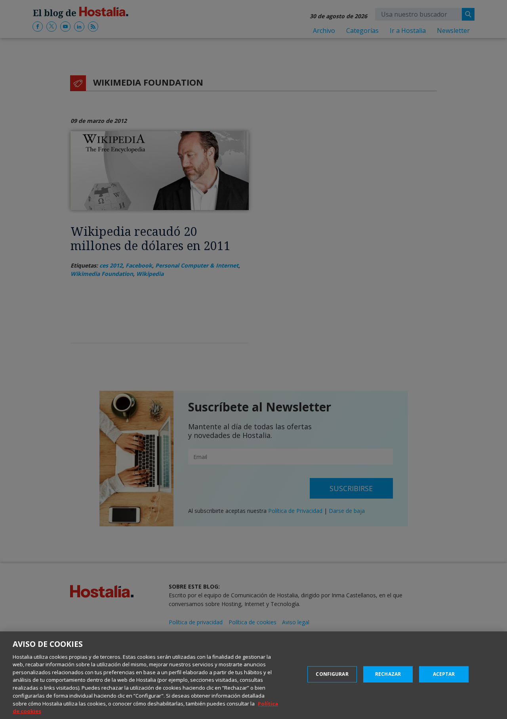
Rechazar (388, 674)
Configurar (332, 674)
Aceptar (444, 674)
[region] (253, 675)
